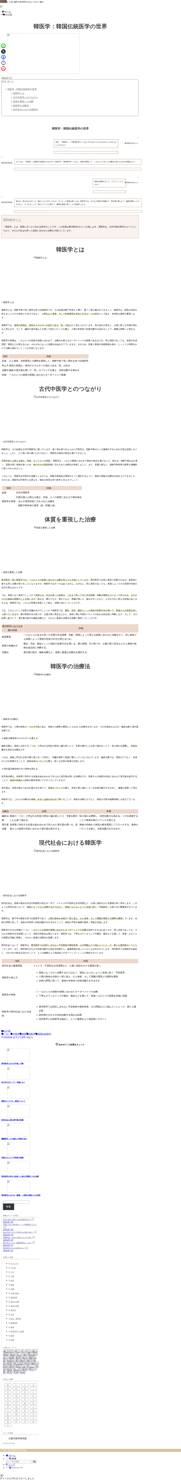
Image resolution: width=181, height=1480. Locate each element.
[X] (3, 51)
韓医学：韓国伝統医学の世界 (22, 89)
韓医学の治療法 (21, 105)
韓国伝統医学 (44, 1034)
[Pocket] (3, 68)
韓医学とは (18, 93)
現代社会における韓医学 (25, 109)
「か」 (7, 1034)
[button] (29, 1037)
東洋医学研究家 (9, 1443)
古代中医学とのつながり (25, 97)
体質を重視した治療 (23, 101)
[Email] (3, 63)
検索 (8, 1206)
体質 (24, 1034)
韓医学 (32, 1034)
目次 (4, 81)
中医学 (16, 1034)
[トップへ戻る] (1, 1475)
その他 (7, 1031)
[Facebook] (3, 57)
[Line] (3, 46)
